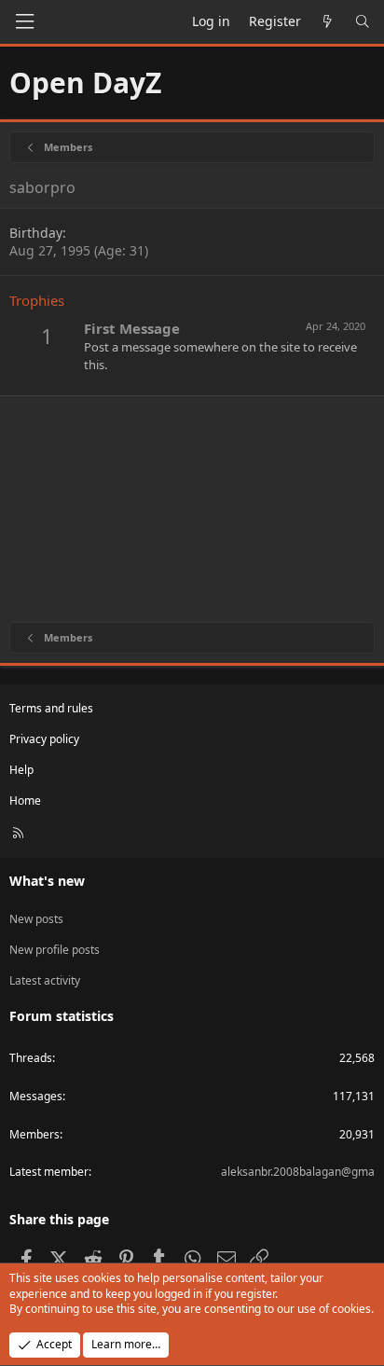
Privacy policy (44, 739)
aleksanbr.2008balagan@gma (298, 1172)
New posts (36, 919)
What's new (47, 881)
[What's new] (328, 21)
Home (25, 800)
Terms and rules (51, 708)
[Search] (362, 21)
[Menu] (24, 22)
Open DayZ (85, 82)
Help (21, 770)
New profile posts (54, 950)
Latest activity (44, 980)
